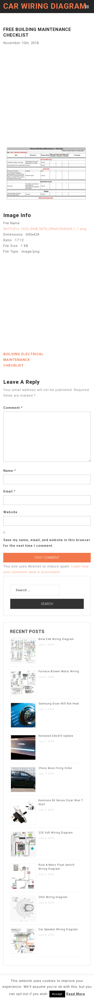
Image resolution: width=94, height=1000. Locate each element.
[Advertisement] (47, 92)
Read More (75, 994)
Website (10, 512)
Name (9, 471)
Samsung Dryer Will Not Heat (58, 703)
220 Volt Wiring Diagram (55, 832)
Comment (13, 408)
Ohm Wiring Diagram (53, 897)
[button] (86, 6)
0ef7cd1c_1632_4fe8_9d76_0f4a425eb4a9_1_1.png (45, 229)
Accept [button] (57, 994)
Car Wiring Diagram (44, 6)
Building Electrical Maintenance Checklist (23, 359)
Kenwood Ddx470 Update (55, 735)
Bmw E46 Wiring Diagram (56, 639)
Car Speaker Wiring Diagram (58, 929)
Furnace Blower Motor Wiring (58, 671)
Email (9, 491)
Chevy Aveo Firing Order (55, 768)
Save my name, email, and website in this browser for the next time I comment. (46, 543)
